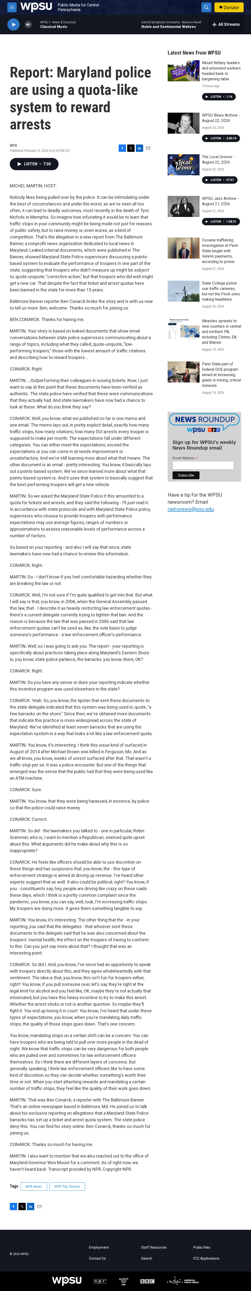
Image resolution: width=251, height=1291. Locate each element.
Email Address (185, 458)
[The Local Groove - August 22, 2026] (184, 164)
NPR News (34, 1186)
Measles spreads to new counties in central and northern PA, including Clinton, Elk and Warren (221, 332)
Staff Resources (154, 1247)
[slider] (36, 24)
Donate (231, 7)
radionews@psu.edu (191, 509)
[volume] (28, 24)
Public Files (201, 1247)
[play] (13, 24)
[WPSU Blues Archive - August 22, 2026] (184, 123)
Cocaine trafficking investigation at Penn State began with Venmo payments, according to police (220, 251)
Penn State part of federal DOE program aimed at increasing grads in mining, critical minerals (221, 375)
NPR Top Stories (67, 1186)
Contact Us (97, 1258)
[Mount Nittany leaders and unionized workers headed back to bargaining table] (184, 70)
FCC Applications (206, 1258)
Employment (99, 1247)
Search (146, 1258)
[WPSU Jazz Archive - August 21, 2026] (184, 206)
